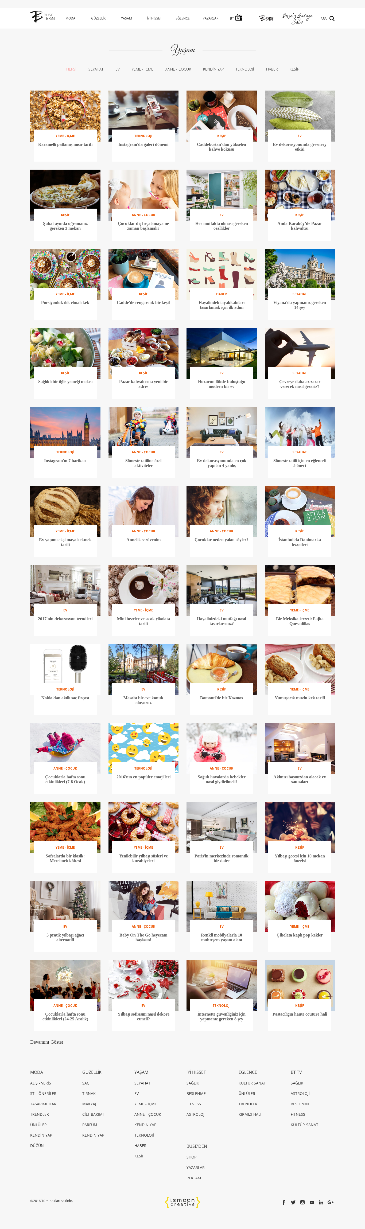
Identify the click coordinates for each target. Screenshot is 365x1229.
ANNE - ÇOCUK (178, 69)
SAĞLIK (193, 1083)
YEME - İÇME (142, 69)
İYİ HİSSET (154, 18)
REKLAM (194, 1177)
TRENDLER (39, 1114)
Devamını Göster (46, 1042)
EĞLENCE (183, 18)
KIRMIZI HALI (250, 1114)
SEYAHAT (95, 69)
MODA (70, 18)
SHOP (191, 1157)
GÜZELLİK (98, 18)
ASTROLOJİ (196, 1114)
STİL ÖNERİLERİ (43, 1093)
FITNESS (194, 1103)
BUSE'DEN (197, 1146)
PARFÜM (89, 1124)
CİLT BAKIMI (93, 1114)
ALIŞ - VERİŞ (40, 1083)
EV (117, 69)
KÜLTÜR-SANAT (304, 1124)
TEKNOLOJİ (245, 69)
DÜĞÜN (37, 1145)
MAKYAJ (89, 1103)
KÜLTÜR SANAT (252, 1083)
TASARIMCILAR (43, 1103)
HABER (272, 69)
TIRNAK (89, 1093)
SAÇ (85, 1083)
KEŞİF (294, 69)
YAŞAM (126, 18)
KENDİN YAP (213, 69)
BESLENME (196, 1093)
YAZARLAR (210, 18)
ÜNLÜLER (38, 1124)
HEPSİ (71, 69)
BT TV (296, 1072)
